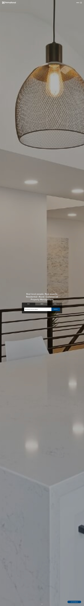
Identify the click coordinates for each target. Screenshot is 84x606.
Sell (55, 304)
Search (56, 309)
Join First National (74, 602)
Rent (42, 304)
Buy (28, 304)
